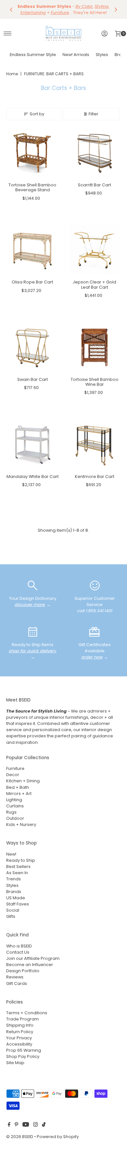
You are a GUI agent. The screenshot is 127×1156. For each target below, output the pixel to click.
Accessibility (19, 1044)
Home (12, 74)
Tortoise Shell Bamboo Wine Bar (95, 382)
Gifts (10, 916)
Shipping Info (20, 1025)
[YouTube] (25, 1125)
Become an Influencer (29, 964)
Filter (93, 114)
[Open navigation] (8, 33)
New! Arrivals (76, 54)
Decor (12, 774)
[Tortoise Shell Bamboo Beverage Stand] (32, 153)
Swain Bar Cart (32, 379)
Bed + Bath (17, 787)
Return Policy (19, 1031)
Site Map (15, 1062)
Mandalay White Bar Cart (33, 476)
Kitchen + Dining (23, 781)
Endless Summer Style (33, 54)
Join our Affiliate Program (33, 958)
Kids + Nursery (21, 824)
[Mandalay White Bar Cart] (32, 445)
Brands (13, 891)
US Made (15, 898)
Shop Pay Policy (22, 1056)
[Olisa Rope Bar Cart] (32, 250)
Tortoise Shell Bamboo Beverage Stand (32, 187)
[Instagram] (35, 1125)
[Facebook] (9, 1125)
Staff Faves (17, 904)
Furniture (15, 768)
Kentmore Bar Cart (94, 476)
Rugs (11, 812)
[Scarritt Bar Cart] (94, 153)
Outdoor (15, 818)
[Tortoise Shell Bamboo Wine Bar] (94, 347)
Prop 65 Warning (23, 1050)
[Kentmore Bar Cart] (94, 445)
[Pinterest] (16, 1125)
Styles (102, 54)
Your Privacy (19, 1038)
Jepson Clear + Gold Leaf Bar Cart (94, 284)
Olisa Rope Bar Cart (32, 282)
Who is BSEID (19, 946)
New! (11, 854)
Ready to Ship (20, 860)
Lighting (14, 799)
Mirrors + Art (19, 793)
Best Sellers (18, 866)
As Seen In (17, 872)
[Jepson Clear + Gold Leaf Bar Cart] (94, 250)
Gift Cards (16, 983)
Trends (13, 879)
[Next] (115, 9)
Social (12, 910)
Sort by (37, 114)
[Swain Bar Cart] (32, 347)
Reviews (14, 977)
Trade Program (22, 1019)
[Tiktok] (44, 1125)
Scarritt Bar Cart (94, 185)
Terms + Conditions (26, 1013)
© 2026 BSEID (19, 1136)
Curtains (15, 806)
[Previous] (11, 9)
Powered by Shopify (58, 1136)
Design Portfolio (22, 971)
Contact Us (17, 952)
